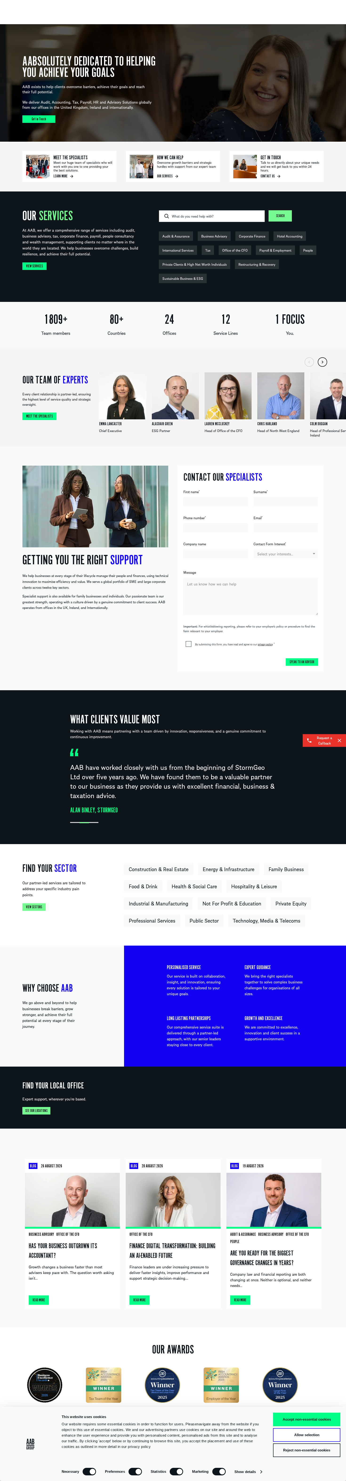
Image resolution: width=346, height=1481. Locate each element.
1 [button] (75, 822)
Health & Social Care (194, 886)
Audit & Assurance (175, 236)
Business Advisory (214, 236)
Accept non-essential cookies (307, 1419)
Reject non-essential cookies (306, 1450)
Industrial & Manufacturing (158, 903)
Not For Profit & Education (231, 903)
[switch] (135, 1471)
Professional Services (152, 920)
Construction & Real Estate (159, 869)
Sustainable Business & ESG (182, 278)
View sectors (34, 907)
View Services (34, 266)
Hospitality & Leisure (254, 886)
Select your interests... (275, 554)
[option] (173, 83)
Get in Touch (39, 119)
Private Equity (290, 903)
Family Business (286, 869)
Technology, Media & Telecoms (266, 920)
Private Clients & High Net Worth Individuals (194, 264)
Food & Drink (143, 886)
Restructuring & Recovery (256, 264)
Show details (245, 1472)
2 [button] (84, 822)
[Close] (339, 740)
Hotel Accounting (289, 236)
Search (280, 216)
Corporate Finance (252, 236)
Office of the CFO (235, 250)
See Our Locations (36, 1110)
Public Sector (204, 920)
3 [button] (93, 822)
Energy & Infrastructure (228, 869)
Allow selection (306, 1435)
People (308, 250)
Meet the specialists (39, 416)
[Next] (322, 362)
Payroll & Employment (275, 250)
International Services (177, 250)
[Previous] (309, 362)
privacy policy (265, 644)
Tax (207, 250)
